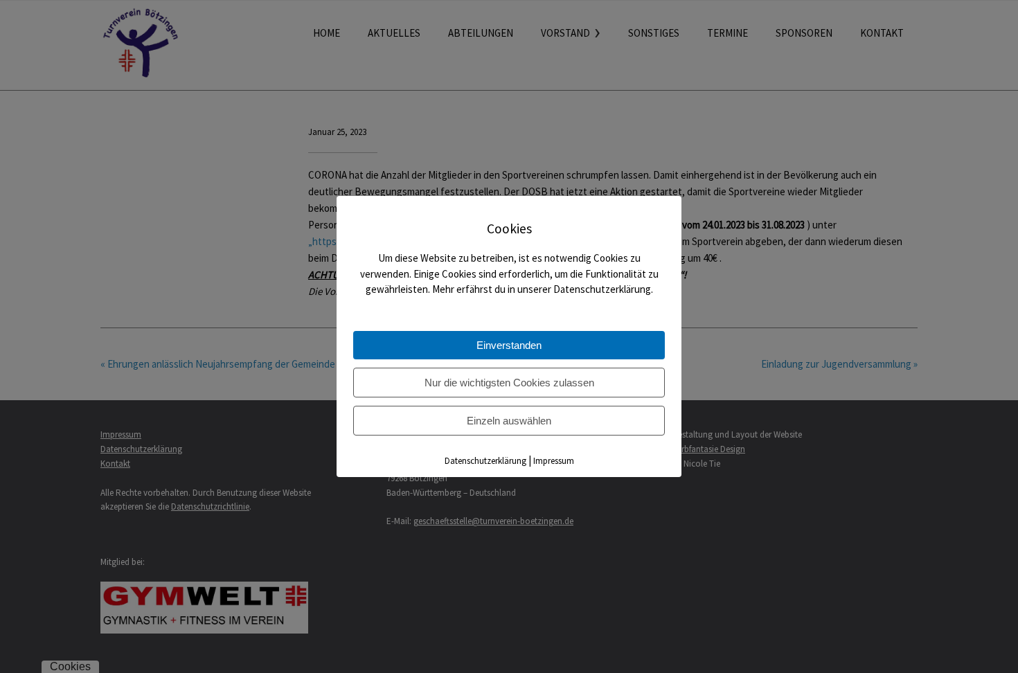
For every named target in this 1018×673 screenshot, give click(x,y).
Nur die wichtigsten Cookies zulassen (509, 382)
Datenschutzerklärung (485, 461)
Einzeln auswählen (509, 421)
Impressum (553, 461)
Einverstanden (509, 345)
